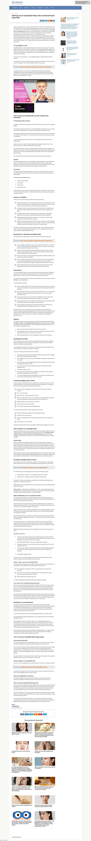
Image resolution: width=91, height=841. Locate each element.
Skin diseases (17, 2)
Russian (1, 840)
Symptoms (40, 7)
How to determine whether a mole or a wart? (73, 18)
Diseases (15, 7)
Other (52, 7)
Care (20, 7)
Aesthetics (26, 7)
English (5, 840)
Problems (33, 7)
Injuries (46, 7)
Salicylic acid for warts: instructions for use (72, 54)
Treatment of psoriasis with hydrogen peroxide (73, 60)
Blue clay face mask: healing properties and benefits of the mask (72, 42)
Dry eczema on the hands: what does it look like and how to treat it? (72, 48)
